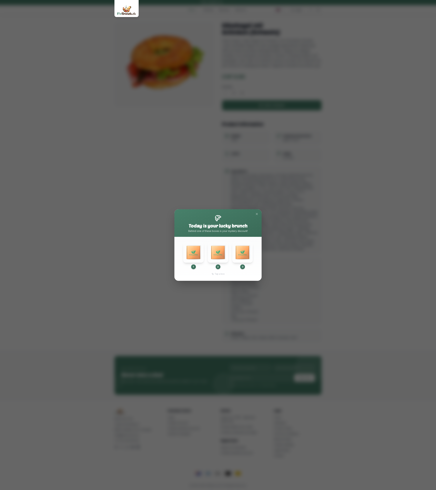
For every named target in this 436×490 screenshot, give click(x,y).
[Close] (257, 214)
